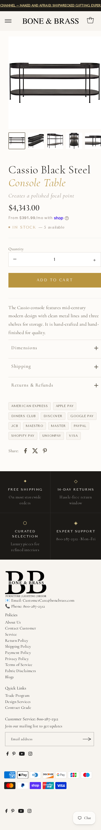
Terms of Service (19, 664)
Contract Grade (18, 707)
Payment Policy (18, 652)
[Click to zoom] (92, 45)
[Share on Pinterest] (45, 450)
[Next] (92, 83)
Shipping (21, 366)
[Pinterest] (13, 754)
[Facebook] (7, 754)
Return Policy (16, 640)
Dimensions (24, 348)
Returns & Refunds (32, 385)
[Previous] (17, 83)
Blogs (9, 677)
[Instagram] (30, 754)
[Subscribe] (87, 739)
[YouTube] (22, 754)
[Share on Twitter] (35, 450)
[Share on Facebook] (25, 450)
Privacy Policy (17, 658)
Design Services (18, 701)
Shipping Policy (18, 646)
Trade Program (17, 695)
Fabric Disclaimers (20, 670)
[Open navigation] (8, 21)
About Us (13, 622)
